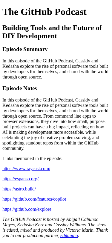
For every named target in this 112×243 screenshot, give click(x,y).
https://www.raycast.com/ (26, 168)
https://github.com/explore (26, 209)
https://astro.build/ (19, 188)
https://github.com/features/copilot (34, 199)
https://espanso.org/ (20, 178)
